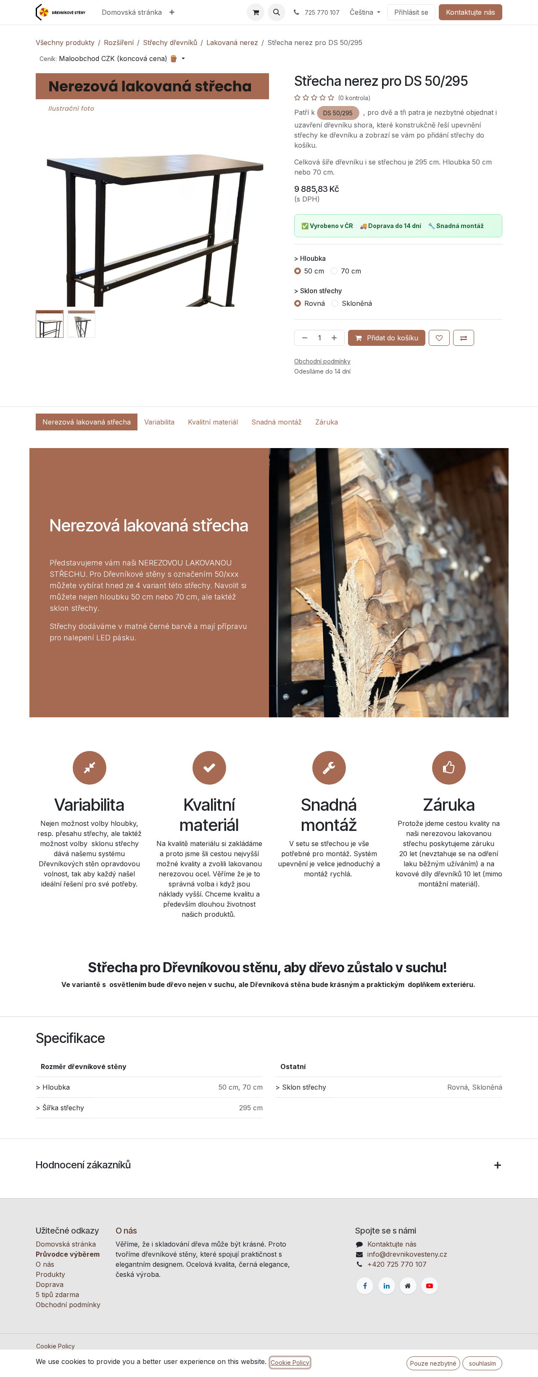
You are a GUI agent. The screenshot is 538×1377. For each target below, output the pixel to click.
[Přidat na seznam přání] (439, 338)
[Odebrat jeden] (303, 337)
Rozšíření (119, 42)
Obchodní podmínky (68, 1304)
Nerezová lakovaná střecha (86, 422)
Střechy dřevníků (170, 42)
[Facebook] (364, 1285)
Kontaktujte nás (470, 12)
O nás (45, 1264)
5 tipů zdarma (57, 1294)
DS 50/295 (338, 113)
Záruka (326, 422)
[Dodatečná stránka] (408, 1285)
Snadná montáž (276, 422)
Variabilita (159, 422)
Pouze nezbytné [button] (433, 1363)
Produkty (50, 1274)
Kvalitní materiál (213, 422)
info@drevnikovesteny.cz (407, 1254)
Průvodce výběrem (68, 1254)
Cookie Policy (55, 1346)
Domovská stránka (66, 1244)
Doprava (49, 1284)
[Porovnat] (463, 338)
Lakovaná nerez (232, 42)
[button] (276, 12)
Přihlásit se (411, 12)
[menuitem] (131, 12)
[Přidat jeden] (335, 337)
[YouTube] (429, 1285)
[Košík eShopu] (255, 12)
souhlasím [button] (482, 1363)
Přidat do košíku (391, 338)
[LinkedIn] (386, 1285)
